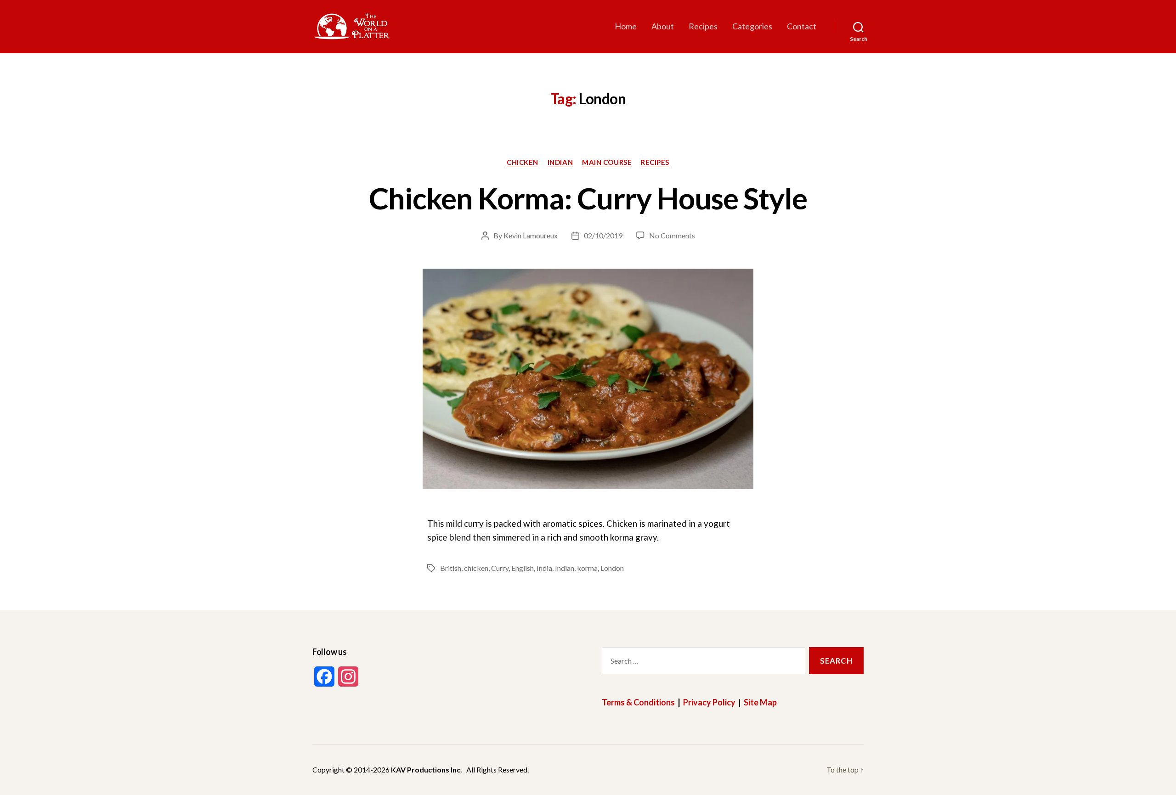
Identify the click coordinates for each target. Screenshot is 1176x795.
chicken (476, 568)
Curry (500, 568)
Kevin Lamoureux (530, 235)
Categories (752, 26)
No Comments (672, 235)
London (612, 568)
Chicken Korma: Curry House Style (588, 198)
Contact (801, 26)
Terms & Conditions (638, 702)
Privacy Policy (709, 702)
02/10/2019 (603, 235)
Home (626, 26)
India (544, 568)
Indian (560, 162)
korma (587, 568)
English (522, 568)
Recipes (703, 26)
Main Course (607, 162)
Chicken (522, 162)
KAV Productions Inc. (426, 769)
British (450, 568)
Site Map (760, 702)
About (662, 26)
